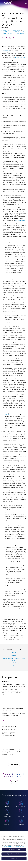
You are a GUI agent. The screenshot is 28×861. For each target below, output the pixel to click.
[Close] (26, 833)
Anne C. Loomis (16, 30)
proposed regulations (20, 220)
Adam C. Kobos (5, 30)
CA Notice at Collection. (19, 846)
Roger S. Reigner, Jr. (6, 32)
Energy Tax (14, 655)
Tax (14, 666)
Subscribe (14, 782)
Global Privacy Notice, (7, 846)
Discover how (13, 795)
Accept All (14, 858)
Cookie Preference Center (14, 849)
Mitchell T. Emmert (19, 32)
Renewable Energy (14, 663)
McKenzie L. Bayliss (6, 33)
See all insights (14, 764)
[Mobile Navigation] (25, 3)
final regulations (5, 50)
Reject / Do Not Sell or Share (14, 854)
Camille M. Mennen (19, 33)
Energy (14, 652)
